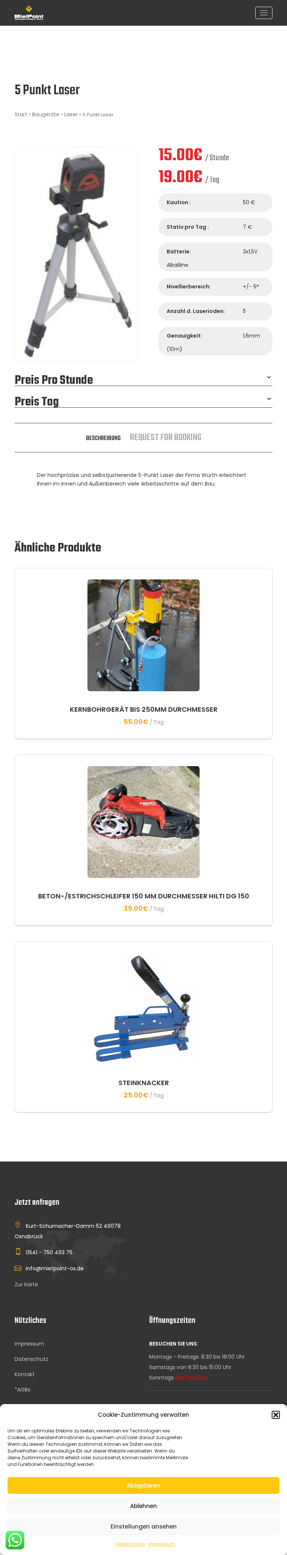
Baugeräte (45, 114)
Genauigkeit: (184, 335)
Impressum (162, 1544)
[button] (276, 1415)
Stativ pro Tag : (188, 227)
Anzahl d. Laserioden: (196, 311)
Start (21, 114)
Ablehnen (143, 1506)
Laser (71, 114)
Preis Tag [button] (37, 402)
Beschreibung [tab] (103, 438)
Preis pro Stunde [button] (54, 381)
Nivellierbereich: (189, 286)
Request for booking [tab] (165, 437)
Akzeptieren (143, 1485)
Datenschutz (130, 1544)
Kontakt (25, 1374)
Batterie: (179, 251)
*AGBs (22, 1389)
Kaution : (179, 202)
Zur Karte (26, 1284)
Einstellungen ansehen (144, 1526)
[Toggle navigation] (263, 13)
